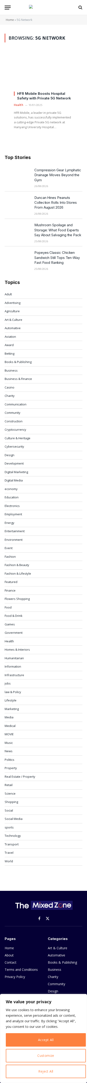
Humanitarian (14, 658)
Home (10, 20)
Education (12, 497)
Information (13, 666)
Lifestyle (10, 700)
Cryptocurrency (15, 429)
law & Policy (13, 692)
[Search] (79, 7)
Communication (15, 404)
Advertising (12, 303)
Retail (9, 785)
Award (9, 345)
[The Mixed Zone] (43, 8)
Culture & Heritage (17, 438)
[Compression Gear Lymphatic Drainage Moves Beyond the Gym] (17, 176)
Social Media (14, 819)
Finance (10, 590)
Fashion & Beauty (17, 565)
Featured (11, 582)
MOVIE (9, 734)
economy (11, 489)
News (9, 751)
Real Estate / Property (20, 776)
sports (9, 827)
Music (9, 743)
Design (9, 455)
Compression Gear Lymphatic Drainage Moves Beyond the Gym (57, 175)
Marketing (12, 709)
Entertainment (15, 531)
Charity (10, 396)
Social (9, 810)
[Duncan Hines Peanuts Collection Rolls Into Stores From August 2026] (17, 203)
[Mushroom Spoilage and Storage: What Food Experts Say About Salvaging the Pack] (17, 231)
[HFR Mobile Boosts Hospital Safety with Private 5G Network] (43, 73)
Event (9, 548)
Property (11, 768)
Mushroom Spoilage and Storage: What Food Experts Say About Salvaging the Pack (57, 230)
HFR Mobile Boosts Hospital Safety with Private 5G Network (44, 95)
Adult (8, 294)
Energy (9, 523)
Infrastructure (14, 675)
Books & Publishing (18, 362)
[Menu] (8, 7)
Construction (14, 421)
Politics (9, 760)
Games (10, 624)
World (9, 861)
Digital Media (14, 480)
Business (11, 370)
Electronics (12, 506)
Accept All (46, 1040)
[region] (43, 1038)
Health (9, 641)
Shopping (11, 802)
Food (8, 607)
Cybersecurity (14, 446)
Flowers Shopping (17, 599)
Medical (10, 726)
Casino (9, 387)
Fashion (10, 556)
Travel (9, 852)
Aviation (10, 336)
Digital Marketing (16, 472)
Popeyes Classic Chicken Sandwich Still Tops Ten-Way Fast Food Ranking (57, 257)
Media (9, 717)
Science (10, 793)
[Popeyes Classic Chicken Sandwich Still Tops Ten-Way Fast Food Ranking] (17, 258)
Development (14, 463)
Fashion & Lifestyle (18, 573)
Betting (9, 353)
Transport (12, 844)
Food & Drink (14, 616)
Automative (13, 328)
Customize (45, 1055)
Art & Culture (13, 320)
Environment (14, 540)
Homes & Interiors (17, 649)
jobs (8, 683)
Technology (13, 836)
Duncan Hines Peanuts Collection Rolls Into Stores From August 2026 (55, 202)
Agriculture (12, 311)
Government (14, 633)
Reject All (45, 1071)
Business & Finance (18, 379)
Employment (13, 514)
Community (12, 413)
